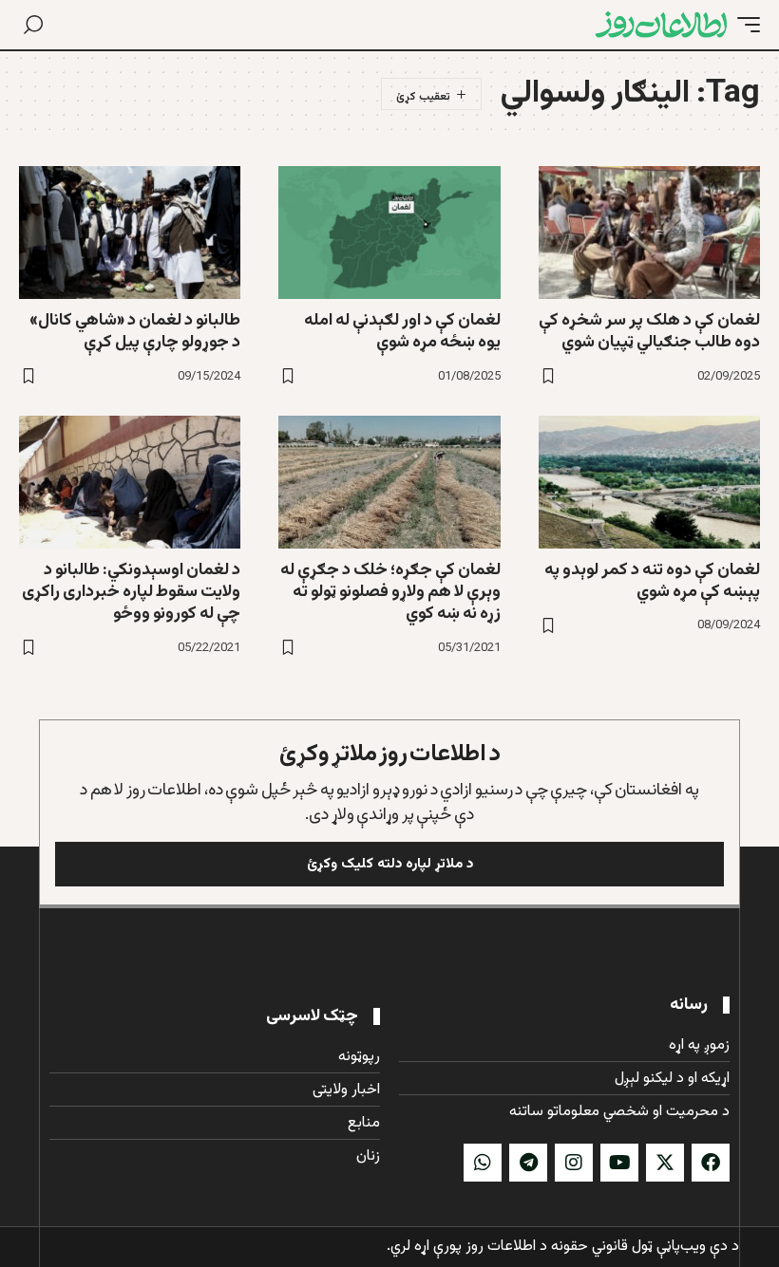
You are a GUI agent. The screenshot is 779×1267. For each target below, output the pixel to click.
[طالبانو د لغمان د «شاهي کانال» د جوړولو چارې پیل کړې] (129, 232)
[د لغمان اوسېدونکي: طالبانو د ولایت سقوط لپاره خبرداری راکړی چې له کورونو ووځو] (129, 482)
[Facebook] (711, 1163)
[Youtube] (619, 1163)
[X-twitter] (665, 1163)
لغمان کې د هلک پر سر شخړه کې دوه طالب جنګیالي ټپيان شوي (649, 331)
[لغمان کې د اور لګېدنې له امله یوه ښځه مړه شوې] (389, 232)
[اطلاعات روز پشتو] (661, 24)
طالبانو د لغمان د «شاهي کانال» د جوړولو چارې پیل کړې (134, 331)
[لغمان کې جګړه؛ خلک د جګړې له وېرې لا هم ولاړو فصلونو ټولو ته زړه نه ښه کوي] (389, 482)
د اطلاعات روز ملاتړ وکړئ (390, 754)
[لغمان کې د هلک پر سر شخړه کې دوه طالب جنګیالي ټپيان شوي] (649, 232)
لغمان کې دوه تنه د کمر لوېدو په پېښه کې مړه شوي (652, 581)
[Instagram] (574, 1163)
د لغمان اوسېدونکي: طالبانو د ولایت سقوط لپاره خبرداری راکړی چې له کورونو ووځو (131, 592)
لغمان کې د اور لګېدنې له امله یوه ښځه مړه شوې (402, 331)
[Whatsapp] (483, 1163)
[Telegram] (528, 1163)
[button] (744, 24)
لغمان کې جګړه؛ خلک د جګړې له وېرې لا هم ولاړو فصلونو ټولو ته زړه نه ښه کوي (390, 592)
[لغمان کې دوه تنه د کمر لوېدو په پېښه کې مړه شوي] (649, 482)
